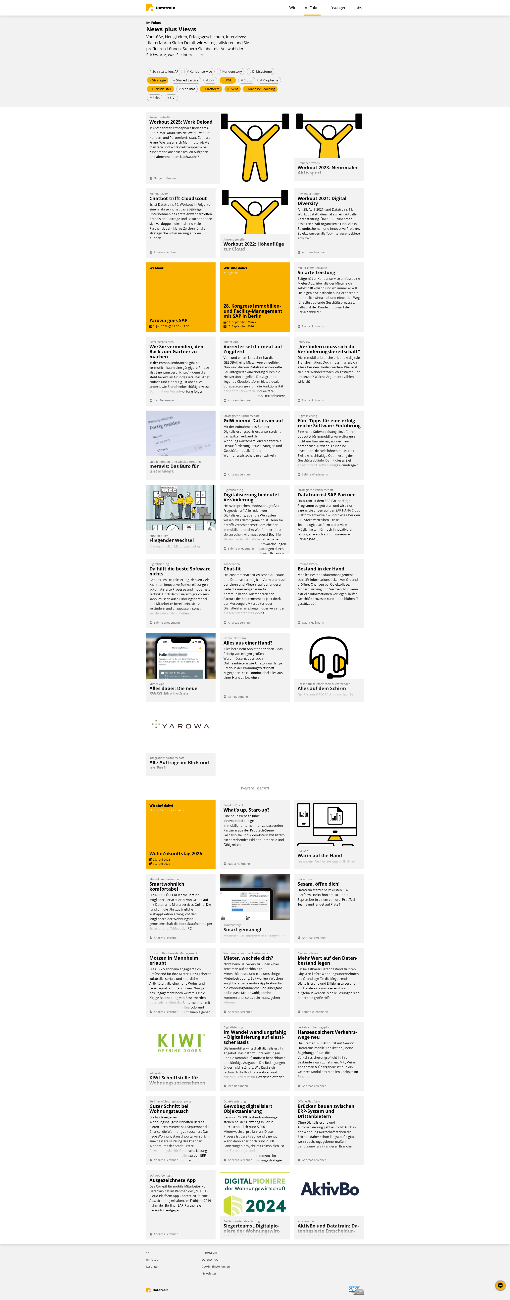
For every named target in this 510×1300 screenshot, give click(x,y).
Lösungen (152, 1266)
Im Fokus (152, 1259)
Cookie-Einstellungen (216, 1266)
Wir (148, 1252)
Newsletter (209, 1273)
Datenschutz (210, 1259)
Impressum (209, 1252)
